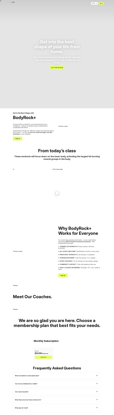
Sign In (101, 3)
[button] (57, 193)
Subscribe (43, 357)
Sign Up (17, 138)
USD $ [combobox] (93, 3)
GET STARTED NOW (57, 67)
